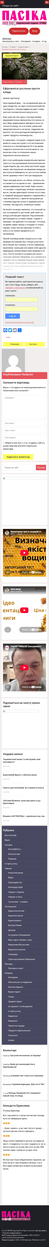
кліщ (8, 337)
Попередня (14, 344)
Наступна (33, 344)
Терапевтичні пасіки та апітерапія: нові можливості (21, 760)
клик (4, 1093)
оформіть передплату (15, 287)
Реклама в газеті (15, 968)
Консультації (14, 854)
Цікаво (11, 1040)
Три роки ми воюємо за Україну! (25, 1055)
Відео (7, 840)
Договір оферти (41, 1230)
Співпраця (13, 954)
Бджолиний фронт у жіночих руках (20, 775)
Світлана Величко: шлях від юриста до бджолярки (21, 801)
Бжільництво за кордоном (20, 982)
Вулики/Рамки (15, 925)
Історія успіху (11, 863)
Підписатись (18, 31)
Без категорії (10, 835)
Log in (12, 316)
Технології (13, 1035)
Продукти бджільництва (19, 1030)
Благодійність (14, 849)
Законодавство (15, 882)
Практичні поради (16, 1026)
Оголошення (10, 906)
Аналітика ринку (15, 873)
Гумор (11, 996)
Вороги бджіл (14, 992)
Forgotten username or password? (19, 322)
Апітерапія (13, 977)
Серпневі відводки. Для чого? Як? (28, 1084)
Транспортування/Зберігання (21, 959)
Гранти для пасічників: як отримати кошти (23, 788)
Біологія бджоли (15, 987)
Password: (10, 305)
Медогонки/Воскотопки (18, 944)
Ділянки (11, 930)
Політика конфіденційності (12, 1233)
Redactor (11, 82)
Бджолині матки (15, 915)
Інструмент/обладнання (19, 935)
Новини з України (16, 892)
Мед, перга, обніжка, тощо (20, 940)
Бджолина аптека (16, 911)
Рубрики (13, 47)
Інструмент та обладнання (20, 1006)
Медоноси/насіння (16, 949)
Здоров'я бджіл (23, 47)
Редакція (12, 859)
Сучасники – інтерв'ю (18, 902)
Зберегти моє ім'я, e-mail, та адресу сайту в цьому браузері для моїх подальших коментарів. (24, 446)
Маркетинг (13, 1016)
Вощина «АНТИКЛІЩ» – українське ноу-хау (24, 816)
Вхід (34, 31)
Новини (8, 868)
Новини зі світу (15, 897)
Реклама (9, 964)
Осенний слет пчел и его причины (27, 1075)
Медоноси (13, 1021)
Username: (10, 296)
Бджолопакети (14, 920)
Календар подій (15, 887)
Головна (5, 47)
